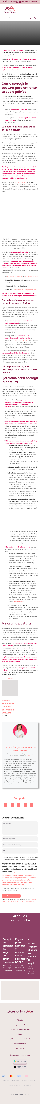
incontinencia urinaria (14, 276)
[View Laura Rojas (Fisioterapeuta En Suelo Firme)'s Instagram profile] (22, 742)
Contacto (20, 1048)
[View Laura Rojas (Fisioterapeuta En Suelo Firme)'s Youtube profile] (18, 742)
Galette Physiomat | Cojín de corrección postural (8, 706)
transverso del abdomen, (20, 340)
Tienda (20, 1020)
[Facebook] (6, 805)
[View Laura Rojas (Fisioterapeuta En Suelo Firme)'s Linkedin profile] (26, 742)
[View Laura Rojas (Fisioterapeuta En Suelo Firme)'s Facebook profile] (13, 742)
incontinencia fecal (31, 276)
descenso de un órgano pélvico (25, 290)
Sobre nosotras (20, 1043)
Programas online (20, 1025)
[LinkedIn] (19, 805)
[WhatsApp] (25, 805)
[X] (12, 805)
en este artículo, (20, 182)
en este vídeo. (19, 601)
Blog (20, 1034)
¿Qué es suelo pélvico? (20, 1039)
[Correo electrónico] (32, 805)
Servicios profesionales (20, 1029)
